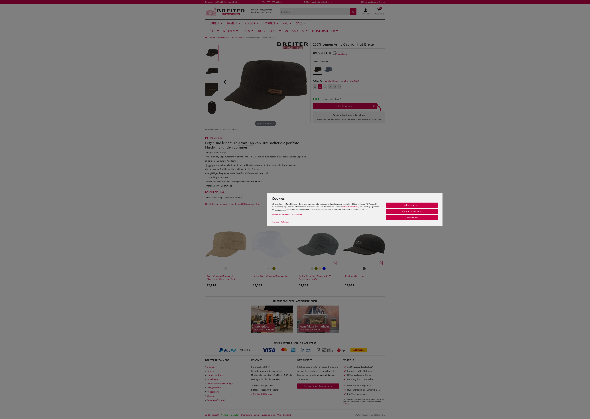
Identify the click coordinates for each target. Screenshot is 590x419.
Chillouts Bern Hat (355, 276)
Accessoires (294, 31)
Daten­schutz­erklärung (264, 414)
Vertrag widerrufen (230, 414)
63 (339, 86)
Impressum (246, 414)
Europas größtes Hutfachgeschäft (221, 2)
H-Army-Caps (237, 37)
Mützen (229, 31)
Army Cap (246, 142)
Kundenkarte (213, 391)
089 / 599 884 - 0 (274, 2)
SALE (299, 23)
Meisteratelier (323, 31)
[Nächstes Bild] (306, 81)
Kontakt (287, 414)
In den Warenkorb (343, 106)
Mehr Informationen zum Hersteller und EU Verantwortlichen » (233, 204)
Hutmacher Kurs (214, 375)
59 (330, 86)
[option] (211, 53)
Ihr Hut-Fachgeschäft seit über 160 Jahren (261, 11)
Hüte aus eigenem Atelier (373, 2)
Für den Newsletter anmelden (318, 386)
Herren (213, 23)
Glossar (210, 395)
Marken (269, 23)
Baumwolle (256, 181)
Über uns (211, 366)
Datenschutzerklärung (350, 207)
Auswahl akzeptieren (411, 211)
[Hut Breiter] (225, 11)
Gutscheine (212, 379)
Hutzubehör (267, 31)
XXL (285, 23)
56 (320, 86)
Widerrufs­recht (212, 414)
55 (315, 86)
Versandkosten (342, 54)
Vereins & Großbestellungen (220, 383)
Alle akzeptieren (411, 205)
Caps (246, 31)
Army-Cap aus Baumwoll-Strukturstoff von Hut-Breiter (222, 277)
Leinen (209, 164)
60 (335, 86)
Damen (232, 23)
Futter (241, 181)
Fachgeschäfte (214, 387)
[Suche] (353, 11)
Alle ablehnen (411, 217)
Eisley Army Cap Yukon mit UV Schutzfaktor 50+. (315, 277)
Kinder (250, 23)
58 (325, 86)
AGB (279, 414)
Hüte (211, 31)
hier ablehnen (280, 210)
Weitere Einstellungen (280, 222)
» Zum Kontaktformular (262, 393)
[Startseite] (206, 37)
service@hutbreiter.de (321, 2)
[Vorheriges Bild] (224, 81)
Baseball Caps (223, 37)
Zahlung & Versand (216, 400)
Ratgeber (211, 370)
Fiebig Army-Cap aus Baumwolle (270, 276)
